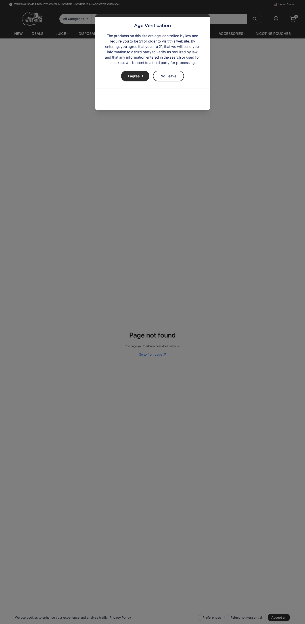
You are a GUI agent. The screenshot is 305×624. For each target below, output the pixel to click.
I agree (134, 76)
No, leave (168, 76)
